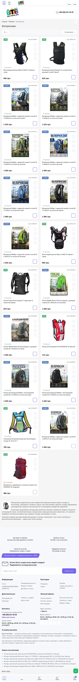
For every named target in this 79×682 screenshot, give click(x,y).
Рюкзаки (62, 583)
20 (5, 32)
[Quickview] (35, 45)
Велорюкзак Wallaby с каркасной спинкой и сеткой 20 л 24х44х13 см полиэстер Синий (58, 163)
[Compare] (35, 54)
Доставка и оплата (27, 588)
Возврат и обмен (26, 586)
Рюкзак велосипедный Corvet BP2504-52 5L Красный (58, 346)
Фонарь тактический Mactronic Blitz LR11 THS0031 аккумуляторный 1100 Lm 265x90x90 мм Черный (37, 661)
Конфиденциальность (28, 583)
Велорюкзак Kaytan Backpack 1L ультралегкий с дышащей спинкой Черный (57, 71)
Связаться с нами (65, 600)
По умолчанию (69, 32)
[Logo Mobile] (21, 2)
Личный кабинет (46, 598)
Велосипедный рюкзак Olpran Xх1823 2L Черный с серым (57, 255)
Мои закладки (45, 603)
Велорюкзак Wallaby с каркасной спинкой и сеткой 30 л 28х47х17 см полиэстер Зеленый (20, 255)
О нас (4, 584)
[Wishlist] (35, 58)
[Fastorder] (35, 49)
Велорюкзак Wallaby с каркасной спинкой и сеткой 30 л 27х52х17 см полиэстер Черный (58, 209)
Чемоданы (44, 584)
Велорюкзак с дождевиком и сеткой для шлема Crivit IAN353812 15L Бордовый (20, 486)
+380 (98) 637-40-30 (65, 12)
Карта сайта (25, 600)
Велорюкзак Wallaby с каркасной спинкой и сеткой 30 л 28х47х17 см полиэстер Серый (58, 438)
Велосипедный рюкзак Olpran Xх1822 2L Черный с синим (19, 71)
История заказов (46, 601)
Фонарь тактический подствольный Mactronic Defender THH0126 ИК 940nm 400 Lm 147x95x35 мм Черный (40, 664)
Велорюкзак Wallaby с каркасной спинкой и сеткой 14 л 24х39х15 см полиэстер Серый (58, 117)
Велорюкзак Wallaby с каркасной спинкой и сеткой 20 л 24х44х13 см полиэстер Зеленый (20, 163)
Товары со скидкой (27, 597)
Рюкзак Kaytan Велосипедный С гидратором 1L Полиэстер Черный (18, 301)
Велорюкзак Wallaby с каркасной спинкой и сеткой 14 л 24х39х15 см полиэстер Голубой (20, 117)
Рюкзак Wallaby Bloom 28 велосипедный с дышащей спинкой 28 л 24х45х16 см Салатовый (58, 301)
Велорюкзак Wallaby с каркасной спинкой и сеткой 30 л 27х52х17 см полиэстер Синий (20, 209)
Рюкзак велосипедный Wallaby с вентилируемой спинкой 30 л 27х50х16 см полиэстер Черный (57, 394)
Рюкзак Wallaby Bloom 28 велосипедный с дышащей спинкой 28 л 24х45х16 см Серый (19, 348)
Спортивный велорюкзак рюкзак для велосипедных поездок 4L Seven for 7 (19, 440)
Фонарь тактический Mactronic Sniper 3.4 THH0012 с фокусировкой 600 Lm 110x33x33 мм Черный (37, 656)
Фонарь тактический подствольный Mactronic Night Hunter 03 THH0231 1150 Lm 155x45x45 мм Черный (38, 659)
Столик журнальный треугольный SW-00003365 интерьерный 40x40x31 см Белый (31, 654)
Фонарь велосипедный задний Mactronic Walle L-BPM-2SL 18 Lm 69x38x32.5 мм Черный (34, 666)
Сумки (43, 586)
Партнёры (5, 601)
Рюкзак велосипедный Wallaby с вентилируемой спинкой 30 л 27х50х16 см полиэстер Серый (18, 394)
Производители (7, 598)
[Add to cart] (35, 77)
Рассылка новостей (66, 597)
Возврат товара (65, 603)
